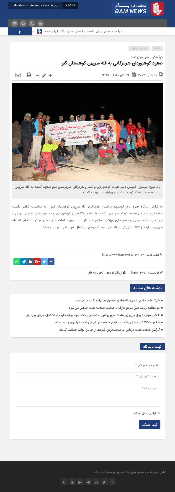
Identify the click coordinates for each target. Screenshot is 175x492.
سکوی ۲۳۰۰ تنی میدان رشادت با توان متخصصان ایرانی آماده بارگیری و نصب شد (107, 322)
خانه (157, 48)
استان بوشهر (139, 48)
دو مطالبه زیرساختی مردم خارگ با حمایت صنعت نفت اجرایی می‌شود (114, 307)
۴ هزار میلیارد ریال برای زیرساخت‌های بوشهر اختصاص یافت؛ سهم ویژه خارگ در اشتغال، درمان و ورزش (93, 315)
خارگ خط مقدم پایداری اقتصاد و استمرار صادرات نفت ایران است (90, 31)
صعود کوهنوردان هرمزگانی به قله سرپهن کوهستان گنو (112, 63)
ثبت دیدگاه (149, 424)
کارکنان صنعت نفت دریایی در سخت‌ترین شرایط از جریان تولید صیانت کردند (109, 329)
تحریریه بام (95, 272)
